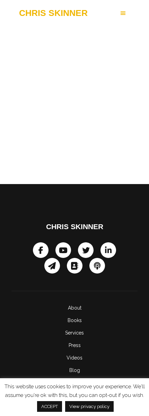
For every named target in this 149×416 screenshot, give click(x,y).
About (74, 308)
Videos (74, 358)
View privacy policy (89, 406)
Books (75, 320)
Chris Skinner (53, 13)
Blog (74, 370)
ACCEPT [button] (49, 406)
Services (74, 333)
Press (75, 345)
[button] (109, 13)
